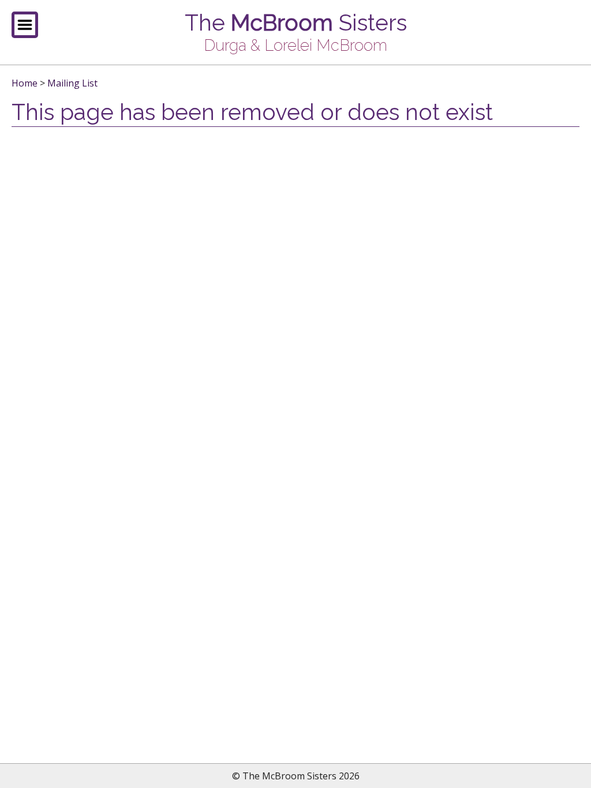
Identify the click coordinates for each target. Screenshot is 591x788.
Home (25, 83)
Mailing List (72, 83)
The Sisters (296, 23)
